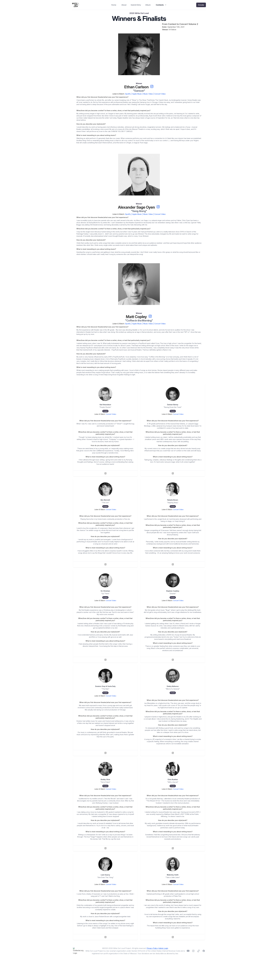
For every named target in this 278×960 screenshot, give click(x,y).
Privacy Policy (152, 948)
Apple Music (137, 94)
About (123, 5)
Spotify (128, 94)
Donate (201, 5)
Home (113, 5)
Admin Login (163, 948)
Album (148, 5)
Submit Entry (136, 5)
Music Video (148, 94)
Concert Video (160, 94)
